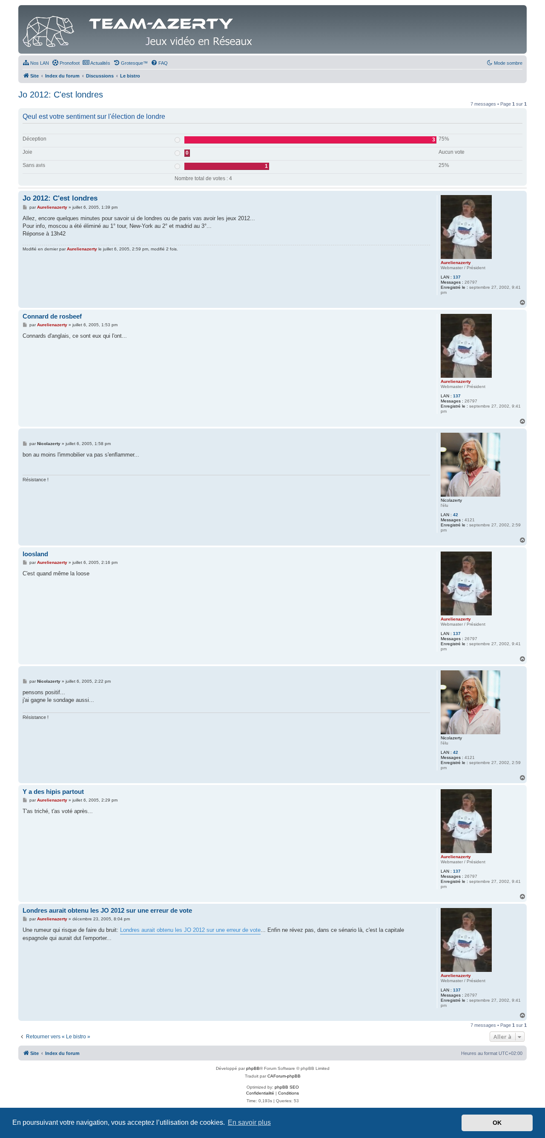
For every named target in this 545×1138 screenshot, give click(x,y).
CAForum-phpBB (284, 1076)
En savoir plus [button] (249, 1122)
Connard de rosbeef (52, 316)
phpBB (253, 1068)
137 (457, 277)
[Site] (139, 29)
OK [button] (497, 1122)
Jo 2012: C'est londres (60, 94)
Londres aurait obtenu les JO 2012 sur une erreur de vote (107, 910)
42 (455, 514)
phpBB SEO (287, 1087)
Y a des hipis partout (53, 791)
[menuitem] (36, 63)
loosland (35, 554)
